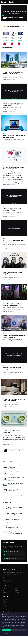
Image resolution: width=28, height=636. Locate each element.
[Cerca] (22, 2)
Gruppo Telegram (10, 554)
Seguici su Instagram (11, 558)
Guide (16, 590)
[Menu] (25, 2)
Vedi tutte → (22, 26)
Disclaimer (5, 607)
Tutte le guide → (21, 495)
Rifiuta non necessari (19, 630)
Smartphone (6, 592)
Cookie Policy (16, 626)
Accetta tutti (6, 630)
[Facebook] (11, 581)
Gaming (16, 588)
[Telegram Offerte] (4, 581)
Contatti (4, 601)
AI (3, 590)
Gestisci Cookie (6, 609)
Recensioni (17, 592)
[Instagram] (7, 581)
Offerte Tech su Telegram (12, 551)
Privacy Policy (8, 626)
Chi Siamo (5, 599)
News (4, 588)
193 (19, 450)
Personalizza (5, 633)
